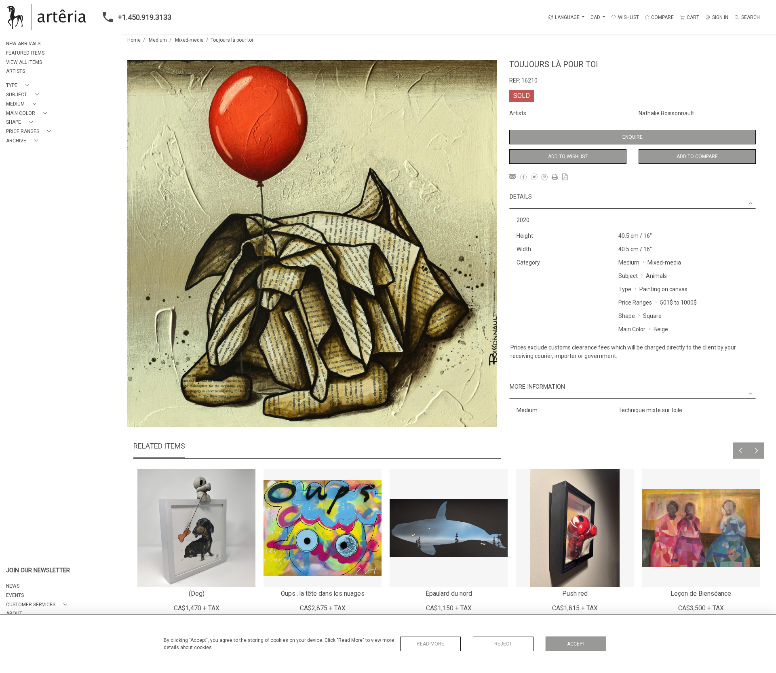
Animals (656, 276)
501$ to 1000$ (678, 302)
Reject (503, 644)
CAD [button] (595, 17)
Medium (158, 40)
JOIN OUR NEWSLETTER (38, 570)
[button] (19, 85)
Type (624, 289)
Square (652, 316)
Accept (576, 644)
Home (134, 40)
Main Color (631, 329)
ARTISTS (15, 71)
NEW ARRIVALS (23, 44)
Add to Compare (697, 156)
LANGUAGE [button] (567, 17)
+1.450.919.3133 (144, 17)
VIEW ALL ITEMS (24, 62)
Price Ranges (635, 302)
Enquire (632, 137)
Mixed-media (189, 40)
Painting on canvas (663, 289)
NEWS (12, 586)
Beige (661, 329)
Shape (626, 316)
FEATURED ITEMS (25, 53)
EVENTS (15, 595)
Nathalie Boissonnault (666, 113)
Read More (430, 644)
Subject (628, 276)
